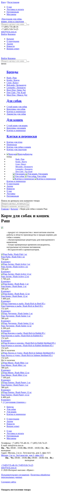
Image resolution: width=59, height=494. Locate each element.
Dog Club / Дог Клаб (16, 92)
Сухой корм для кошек (17, 125)
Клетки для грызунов (17, 149)
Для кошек (15, 120)
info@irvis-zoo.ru (8, 32)
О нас (9, 7)
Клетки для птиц (14, 142)
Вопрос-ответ (13, 49)
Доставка (11, 193)
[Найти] (28, 24)
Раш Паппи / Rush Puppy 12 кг (15, 395)
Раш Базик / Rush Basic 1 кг (14, 286)
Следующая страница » (15, 402)
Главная (5, 209)
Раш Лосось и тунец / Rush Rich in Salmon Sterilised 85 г (27, 355)
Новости (11, 46)
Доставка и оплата (15, 9)
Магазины (11, 14)
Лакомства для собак (16, 114)
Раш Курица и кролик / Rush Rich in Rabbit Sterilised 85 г (27, 345)
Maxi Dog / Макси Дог (17, 95)
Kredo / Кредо (13, 80)
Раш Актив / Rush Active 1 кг (14, 266)
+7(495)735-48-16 (9, 465)
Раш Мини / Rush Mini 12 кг (14, 375)
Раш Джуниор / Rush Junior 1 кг (16, 316)
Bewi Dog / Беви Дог (16, 90)
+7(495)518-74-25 (25, 465)
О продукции (13, 41)
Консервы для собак (16, 109)
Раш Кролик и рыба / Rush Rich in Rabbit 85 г (22, 335)
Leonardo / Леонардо (16, 87)
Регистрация (13, 2)
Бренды (12, 72)
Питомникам (13, 12)
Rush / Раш (12, 78)
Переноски (12, 144)
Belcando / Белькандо (16, 85)
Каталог (14, 209)
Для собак (14, 101)
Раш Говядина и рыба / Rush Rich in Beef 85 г (22, 306)
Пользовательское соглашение (15, 475)
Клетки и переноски (16, 111)
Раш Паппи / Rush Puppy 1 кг (14, 385)
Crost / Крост (13, 82)
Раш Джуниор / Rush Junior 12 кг (16, 326)
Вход (3, 2)
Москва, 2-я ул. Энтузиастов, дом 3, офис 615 (22, 455)
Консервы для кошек (16, 128)
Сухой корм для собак (17, 106)
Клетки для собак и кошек (19, 147)
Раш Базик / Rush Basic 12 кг (14, 296)
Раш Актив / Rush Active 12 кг (15, 276)
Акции (10, 44)
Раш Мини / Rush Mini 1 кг (13, 365)
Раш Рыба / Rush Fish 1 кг (13, 257)
